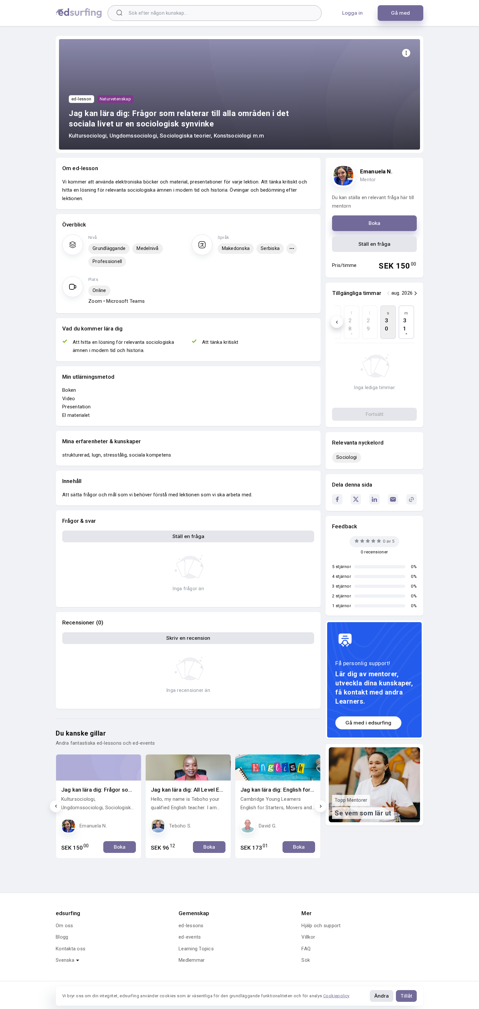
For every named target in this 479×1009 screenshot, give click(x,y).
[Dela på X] (356, 499)
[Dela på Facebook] (337, 499)
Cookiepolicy (336, 996)
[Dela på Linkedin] (374, 499)
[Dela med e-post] (393, 499)
